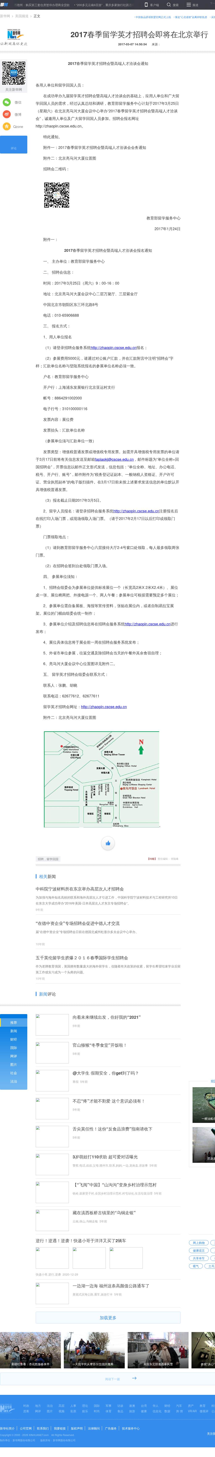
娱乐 (85, 1411)
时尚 (97, 1411)
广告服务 (111, 1428)
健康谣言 (199, 1250)
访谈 (120, 1405)
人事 (73, 1405)
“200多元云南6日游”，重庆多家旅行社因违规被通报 (84, 5)
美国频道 (22, 15)
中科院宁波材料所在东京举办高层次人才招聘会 (80, 889)
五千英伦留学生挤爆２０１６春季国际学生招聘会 (82, 957)
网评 (13, 1056)
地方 (38, 1405)
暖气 (196, 1266)
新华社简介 (7, 1428)
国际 (13, 1047)
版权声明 (77, 1428)
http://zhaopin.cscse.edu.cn (58, 126)
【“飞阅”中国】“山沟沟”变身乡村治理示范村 (115, 1185)
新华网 (5, 15)
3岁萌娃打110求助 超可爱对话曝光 (105, 1157)
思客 (26, 1411)
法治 (13, 1081)
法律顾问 (94, 1428)
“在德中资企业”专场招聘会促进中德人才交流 (78, 923)
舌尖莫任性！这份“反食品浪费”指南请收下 (112, 1129)
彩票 (73, 1411)
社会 (13, 1072)
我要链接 (60, 1428)
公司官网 (26, 1428)
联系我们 (43, 1428)
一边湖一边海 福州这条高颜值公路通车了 (111, 1286)
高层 (61, 1405)
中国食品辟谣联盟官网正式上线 (153, 17)
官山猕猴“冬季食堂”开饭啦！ (100, 1045)
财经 (13, 1039)
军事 (108, 1405)
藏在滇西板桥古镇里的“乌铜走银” (104, 1212)
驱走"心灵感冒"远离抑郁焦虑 (191, 17)
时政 (26, 1405)
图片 (13, 1064)
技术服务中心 (131, 1428)
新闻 (13, 1030)
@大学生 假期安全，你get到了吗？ (106, 1073)
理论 (85, 1405)
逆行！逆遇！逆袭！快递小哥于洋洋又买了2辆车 (81, 1240)
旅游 (132, 1411)
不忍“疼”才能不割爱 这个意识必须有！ (109, 1101)
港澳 (132, 1405)
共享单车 (199, 1258)
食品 (120, 1411)
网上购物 (199, 1242)
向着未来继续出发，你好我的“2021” (107, 1017)
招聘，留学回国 (48, 859)
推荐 (13, 1022)
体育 (108, 1411)
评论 (14, 148)
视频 (61, 1411)
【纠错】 (152, 858)
